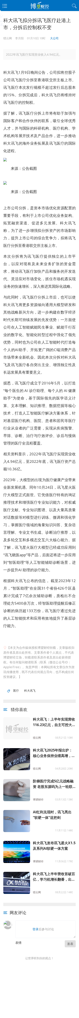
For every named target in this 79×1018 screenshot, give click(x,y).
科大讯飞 (30, 691)
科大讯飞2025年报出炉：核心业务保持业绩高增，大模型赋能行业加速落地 (54, 753)
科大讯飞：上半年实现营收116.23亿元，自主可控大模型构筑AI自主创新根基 (54, 722)
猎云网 (37, 738)
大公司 (54, 38)
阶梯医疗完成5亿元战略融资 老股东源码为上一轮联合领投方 (53, 784)
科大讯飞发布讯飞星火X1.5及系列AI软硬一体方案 (54, 845)
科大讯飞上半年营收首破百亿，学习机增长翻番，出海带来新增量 (54, 876)
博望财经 (38, 799)
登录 (35, 929)
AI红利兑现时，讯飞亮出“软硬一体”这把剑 (52, 815)
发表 (70, 944)
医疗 (16, 691)
